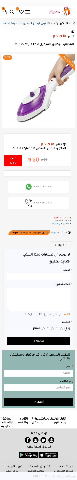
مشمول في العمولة (60, 223)
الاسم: (66, 270)
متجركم (59, 36)
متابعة (40, 341)
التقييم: (65, 322)
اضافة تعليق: (62, 285)
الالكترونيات (61, 24)
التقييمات (61, 245)
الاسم (69, 367)
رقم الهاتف (66, 381)
